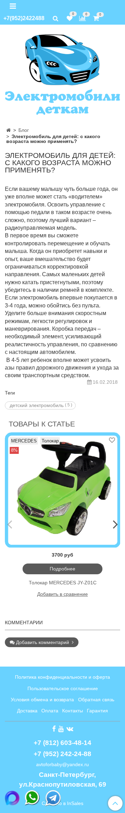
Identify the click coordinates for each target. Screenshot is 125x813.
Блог (23, 130)
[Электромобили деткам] (62, 74)
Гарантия (97, 710)
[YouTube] (61, 728)
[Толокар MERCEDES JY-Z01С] (62, 490)
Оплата (49, 710)
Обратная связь (96, 699)
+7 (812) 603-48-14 (62, 742)
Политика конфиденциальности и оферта (62, 677)
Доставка (27, 710)
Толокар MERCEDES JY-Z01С (63, 582)
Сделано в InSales (62, 803)
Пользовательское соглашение (62, 688)
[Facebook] (54, 728)
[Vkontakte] (69, 728)
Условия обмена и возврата (42, 699)
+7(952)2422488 (23, 18)
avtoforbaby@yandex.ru (62, 764)
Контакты (72, 710)
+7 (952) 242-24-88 (62, 753)
